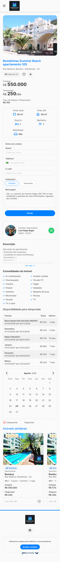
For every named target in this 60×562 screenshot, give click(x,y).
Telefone (9, 158)
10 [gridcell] (17, 394)
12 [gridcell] (30, 394)
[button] (30, 35)
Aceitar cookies (30, 547)
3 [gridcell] (17, 388)
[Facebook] (30, 530)
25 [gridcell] (23, 406)
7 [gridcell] (43, 388)
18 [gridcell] (23, 400)
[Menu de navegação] (4, 6)
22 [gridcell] (49, 400)
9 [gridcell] (10, 394)
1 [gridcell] (49, 382)
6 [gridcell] (36, 388)
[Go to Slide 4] (24, 461)
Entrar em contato (13, 144)
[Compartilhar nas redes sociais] (30, 74)
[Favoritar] (24, 74)
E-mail (8, 169)
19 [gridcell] (30, 400)
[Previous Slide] (5, 35)
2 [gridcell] (10, 388)
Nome (8, 148)
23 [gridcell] (10, 406)
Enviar (30, 213)
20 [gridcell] (36, 400)
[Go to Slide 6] (28, 461)
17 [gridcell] (17, 400)
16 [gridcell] (10, 400)
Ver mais (29, 266)
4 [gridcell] (23, 388)
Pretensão (10, 179)
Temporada (28, 183)
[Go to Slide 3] (22, 461)
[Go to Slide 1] (18, 461)
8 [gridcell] (49, 388)
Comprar (11, 183)
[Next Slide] (54, 35)
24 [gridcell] (16, 406)
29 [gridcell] (49, 406)
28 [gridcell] (43, 406)
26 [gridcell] (30, 406)
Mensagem (10, 189)
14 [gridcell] (43, 394)
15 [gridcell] (50, 394)
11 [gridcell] (23, 394)
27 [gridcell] (36, 406)
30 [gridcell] (10, 412)
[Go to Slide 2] (20, 461)
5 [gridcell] (30, 388)
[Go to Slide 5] (26, 461)
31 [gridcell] (17, 412)
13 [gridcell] (36, 394)
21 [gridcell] (43, 400)
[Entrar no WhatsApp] (51, 230)
